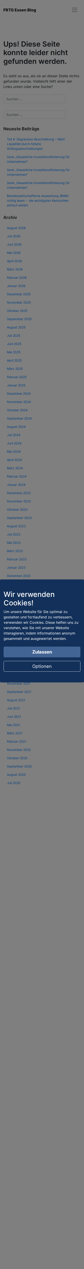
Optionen (42, 666)
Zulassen (42, 652)
